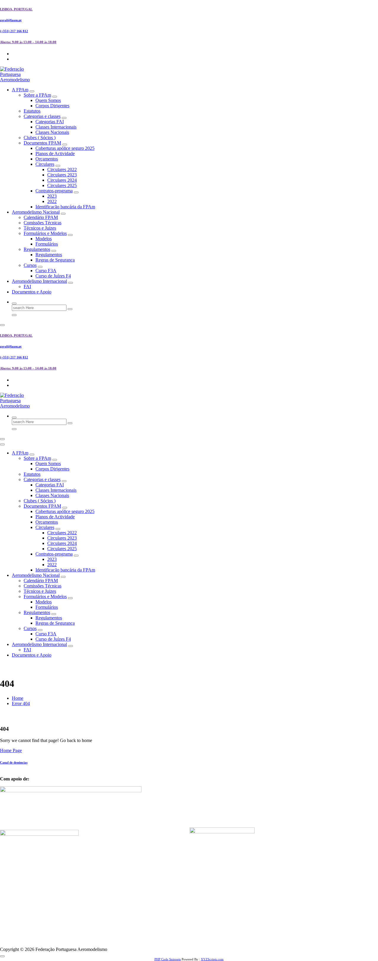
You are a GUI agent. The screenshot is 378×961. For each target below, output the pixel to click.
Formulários (46, 243)
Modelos (43, 238)
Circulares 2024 (62, 180)
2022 (52, 201)
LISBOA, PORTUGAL (16, 9)
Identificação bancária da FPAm (65, 206)
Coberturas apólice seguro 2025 (64, 148)
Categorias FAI (49, 121)
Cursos (30, 265)
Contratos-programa (54, 190)
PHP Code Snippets (167, 959)
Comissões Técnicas (42, 222)
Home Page (11, 750)
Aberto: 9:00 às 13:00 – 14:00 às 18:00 (28, 42)
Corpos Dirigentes (52, 105)
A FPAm (20, 89)
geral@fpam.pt (11, 20)
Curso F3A (45, 270)
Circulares (44, 164)
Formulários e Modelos (45, 233)
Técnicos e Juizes (40, 227)
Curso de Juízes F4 (53, 275)
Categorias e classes (42, 116)
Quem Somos (48, 100)
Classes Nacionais (52, 132)
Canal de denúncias (13, 762)
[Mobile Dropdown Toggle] (32, 91)
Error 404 (21, 703)
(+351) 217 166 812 (14, 31)
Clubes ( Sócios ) (40, 137)
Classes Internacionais (55, 126)
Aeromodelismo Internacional (39, 281)
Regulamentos (37, 249)
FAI (27, 286)
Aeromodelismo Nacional (36, 212)
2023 (52, 196)
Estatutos (32, 110)
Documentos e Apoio (31, 291)
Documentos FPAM (42, 142)
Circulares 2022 (62, 169)
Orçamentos (46, 158)
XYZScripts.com (212, 959)
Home (17, 698)
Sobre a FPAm (37, 95)
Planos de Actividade (55, 153)
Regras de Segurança (55, 259)
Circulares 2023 (62, 174)
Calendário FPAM (41, 217)
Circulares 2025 (62, 185)
